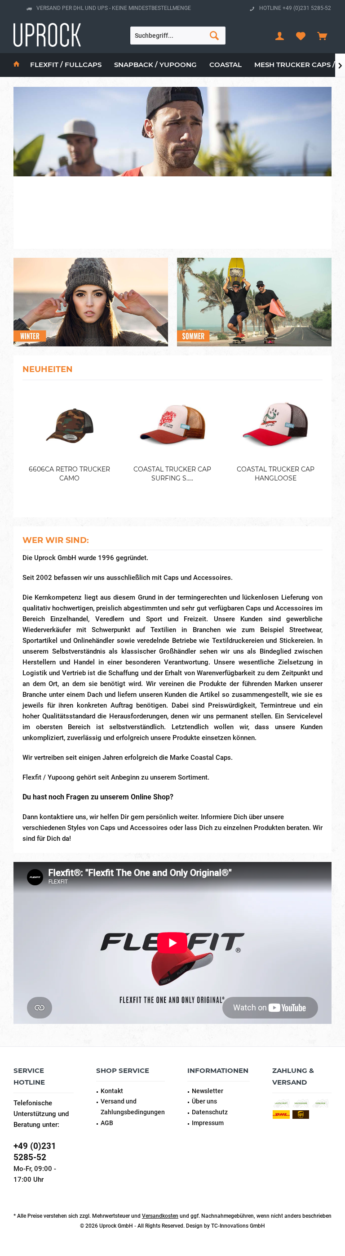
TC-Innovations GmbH (238, 1226)
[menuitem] (322, 36)
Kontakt (112, 1091)
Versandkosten (160, 1216)
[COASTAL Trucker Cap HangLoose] (275, 425)
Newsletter (207, 1091)
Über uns (204, 1101)
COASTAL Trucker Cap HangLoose (275, 473)
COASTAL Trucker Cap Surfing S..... (172, 473)
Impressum (208, 1122)
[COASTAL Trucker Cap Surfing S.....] (172, 425)
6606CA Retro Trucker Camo (69, 473)
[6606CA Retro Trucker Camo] (69, 425)
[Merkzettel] (301, 36)
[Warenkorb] (322, 36)
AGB (107, 1122)
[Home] (16, 65)
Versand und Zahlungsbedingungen (133, 1107)
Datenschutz (210, 1112)
